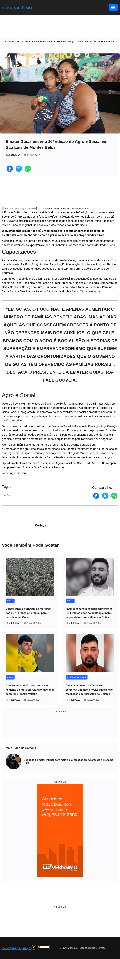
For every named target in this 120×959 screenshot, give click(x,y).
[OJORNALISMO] (17, 7)
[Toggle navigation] (113, 7)
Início (7, 41)
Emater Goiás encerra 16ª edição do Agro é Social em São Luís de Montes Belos (60, 463)
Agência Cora (18, 473)
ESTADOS (17, 41)
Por (13, 623)
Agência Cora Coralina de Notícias (44, 467)
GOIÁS (27, 41)
